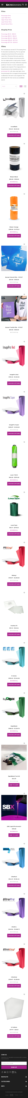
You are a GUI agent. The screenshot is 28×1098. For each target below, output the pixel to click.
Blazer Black (14, 177)
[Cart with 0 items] (26, 5)
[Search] (23, 5)
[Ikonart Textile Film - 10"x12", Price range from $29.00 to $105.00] (14, 308)
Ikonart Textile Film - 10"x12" (14, 327)
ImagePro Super (14, 425)
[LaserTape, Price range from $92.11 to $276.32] (14, 506)
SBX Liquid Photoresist (14, 826)
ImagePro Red (14, 374)
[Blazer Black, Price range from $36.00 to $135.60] (14, 158)
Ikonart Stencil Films (6, 24)
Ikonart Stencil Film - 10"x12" (14, 277)
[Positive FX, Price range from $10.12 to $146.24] (14, 607)
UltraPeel (14, 876)
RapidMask (14, 726)
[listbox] (9, 86)
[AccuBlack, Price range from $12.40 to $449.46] (14, 108)
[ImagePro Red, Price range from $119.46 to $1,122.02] (14, 356)
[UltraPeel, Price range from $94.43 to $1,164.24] (14, 858)
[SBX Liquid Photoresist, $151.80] (14, 807)
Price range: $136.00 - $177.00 (9, 40)
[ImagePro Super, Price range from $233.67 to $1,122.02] (14, 406)
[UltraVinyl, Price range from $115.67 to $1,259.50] (14, 958)
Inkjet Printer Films (6, 20)
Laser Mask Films (6, 17)
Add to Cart (14, 785)
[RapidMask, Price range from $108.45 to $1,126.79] (14, 707)
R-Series (14, 676)
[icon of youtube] (5, 1072)
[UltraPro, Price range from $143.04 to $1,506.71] (14, 908)
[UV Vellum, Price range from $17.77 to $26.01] (14, 1008)
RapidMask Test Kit (14, 776)
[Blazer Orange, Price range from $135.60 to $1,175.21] (14, 208)
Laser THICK (14, 475)
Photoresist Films (6, 15)
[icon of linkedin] (13, 1072)
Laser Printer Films (6, 22)
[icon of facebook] (2, 1072)
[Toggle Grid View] (21, 86)
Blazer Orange (14, 227)
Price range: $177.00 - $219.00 (9, 42)
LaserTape (14, 525)
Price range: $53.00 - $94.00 (9, 36)
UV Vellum (14, 1027)
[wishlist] (24, 93)
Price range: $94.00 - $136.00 (9, 38)
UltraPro (14, 927)
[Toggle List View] (25, 86)
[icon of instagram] (7, 1072)
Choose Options (14, 135)
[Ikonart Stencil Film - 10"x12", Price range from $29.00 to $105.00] (14, 258)
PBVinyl (14, 575)
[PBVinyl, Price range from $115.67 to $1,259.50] (14, 556)
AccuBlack (14, 126)
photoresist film (5, 71)
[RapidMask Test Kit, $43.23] (14, 757)
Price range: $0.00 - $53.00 (8, 34)
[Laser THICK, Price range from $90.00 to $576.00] (14, 456)
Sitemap (20, 1092)
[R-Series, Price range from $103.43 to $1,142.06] (14, 657)
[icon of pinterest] (10, 1072)
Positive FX (14, 625)
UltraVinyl (14, 977)
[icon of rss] (15, 1072)
